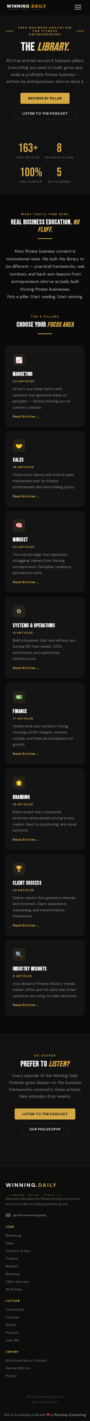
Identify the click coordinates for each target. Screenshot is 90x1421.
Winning (31, 1185)
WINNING (26, 6)
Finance (12, 1259)
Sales (10, 1243)
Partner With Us (18, 1368)
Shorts (11, 1325)
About (28, 1360)
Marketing (13, 1235)
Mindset (12, 1266)
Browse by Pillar (45, 98)
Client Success (17, 1282)
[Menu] (78, 7)
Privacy (11, 1376)
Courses (12, 1317)
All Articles (14, 1289)
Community (15, 1310)
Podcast (12, 1333)
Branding (12, 1274)
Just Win (12, 1340)
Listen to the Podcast (45, 113)
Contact (40, 1360)
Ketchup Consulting (70, 1415)
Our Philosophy (45, 1129)
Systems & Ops (18, 1251)
